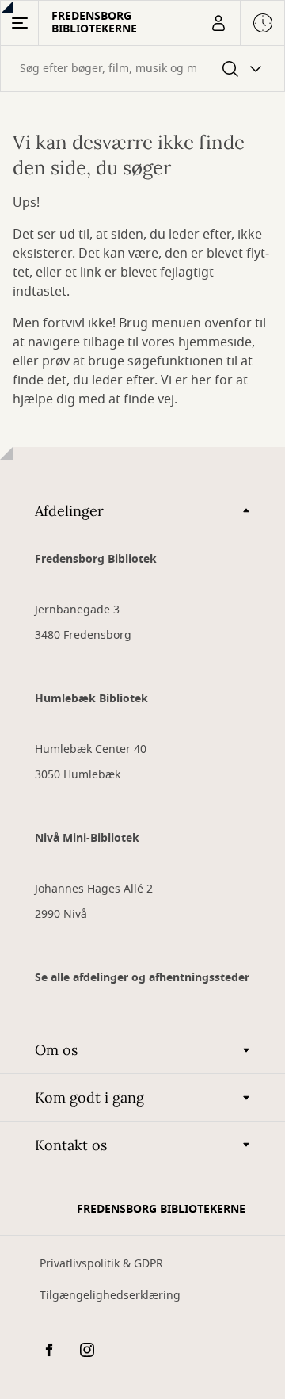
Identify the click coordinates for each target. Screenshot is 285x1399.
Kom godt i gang (89, 1097)
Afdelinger (69, 511)
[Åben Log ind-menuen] (218, 23)
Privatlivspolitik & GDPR (101, 1264)
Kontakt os (71, 1145)
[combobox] (142, 68)
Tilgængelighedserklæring (110, 1295)
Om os (56, 1050)
